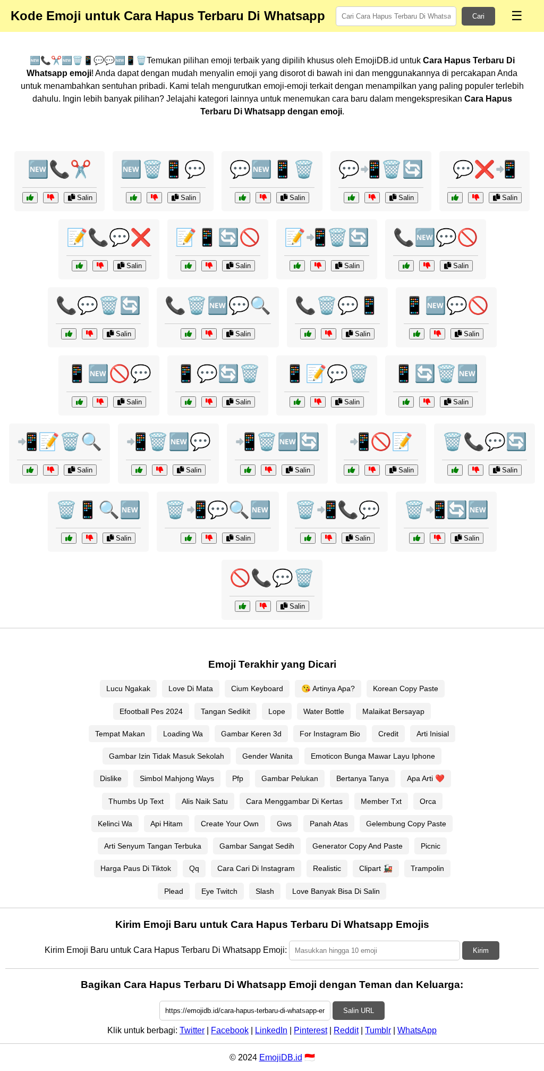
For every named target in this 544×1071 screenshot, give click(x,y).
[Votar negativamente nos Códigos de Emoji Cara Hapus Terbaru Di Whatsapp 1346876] (372, 197)
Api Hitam (166, 823)
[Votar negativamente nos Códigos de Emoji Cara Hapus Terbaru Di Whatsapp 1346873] (89, 538)
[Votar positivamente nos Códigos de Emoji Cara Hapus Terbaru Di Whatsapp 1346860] (188, 538)
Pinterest (310, 1030)
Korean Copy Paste (405, 688)
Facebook (230, 1030)
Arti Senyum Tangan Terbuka (152, 846)
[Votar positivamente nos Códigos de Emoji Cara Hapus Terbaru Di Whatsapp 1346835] (455, 197)
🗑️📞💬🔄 (484, 441)
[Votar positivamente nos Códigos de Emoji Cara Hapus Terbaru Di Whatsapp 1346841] (248, 470)
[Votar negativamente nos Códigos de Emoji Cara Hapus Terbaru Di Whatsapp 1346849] (328, 538)
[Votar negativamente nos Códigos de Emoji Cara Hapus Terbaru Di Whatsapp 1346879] (100, 402)
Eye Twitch (219, 891)
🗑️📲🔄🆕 (446, 509)
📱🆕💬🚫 (446, 305)
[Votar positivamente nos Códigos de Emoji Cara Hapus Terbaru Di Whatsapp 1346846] (188, 402)
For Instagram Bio (330, 733)
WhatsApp (417, 1030)
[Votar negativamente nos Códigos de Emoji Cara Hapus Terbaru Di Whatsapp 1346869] (328, 333)
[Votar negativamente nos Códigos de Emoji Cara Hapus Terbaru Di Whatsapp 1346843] (209, 333)
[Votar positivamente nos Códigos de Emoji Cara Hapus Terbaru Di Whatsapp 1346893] (188, 265)
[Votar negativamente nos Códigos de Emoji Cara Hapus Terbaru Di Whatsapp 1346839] (154, 197)
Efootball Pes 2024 (151, 711)
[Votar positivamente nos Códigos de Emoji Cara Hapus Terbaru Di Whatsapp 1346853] (242, 197)
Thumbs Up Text (136, 801)
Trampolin (427, 868)
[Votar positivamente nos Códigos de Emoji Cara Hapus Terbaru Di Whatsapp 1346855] (79, 265)
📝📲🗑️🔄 (326, 237)
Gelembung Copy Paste (406, 823)
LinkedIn (271, 1030)
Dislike (111, 778)
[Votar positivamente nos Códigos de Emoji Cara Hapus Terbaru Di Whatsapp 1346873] (68, 538)
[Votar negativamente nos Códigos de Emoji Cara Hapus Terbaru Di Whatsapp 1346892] (159, 470)
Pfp (237, 778)
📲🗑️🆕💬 (168, 441)
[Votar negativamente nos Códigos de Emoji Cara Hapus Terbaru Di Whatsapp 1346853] (263, 197)
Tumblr (378, 1030)
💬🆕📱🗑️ (272, 169)
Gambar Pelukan (289, 778)
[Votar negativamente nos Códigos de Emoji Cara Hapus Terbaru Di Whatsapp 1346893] (209, 265)
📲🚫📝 (381, 441)
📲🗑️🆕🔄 (277, 441)
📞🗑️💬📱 (337, 305)
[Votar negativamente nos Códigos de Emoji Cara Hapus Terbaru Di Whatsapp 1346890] (318, 402)
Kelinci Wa (115, 823)
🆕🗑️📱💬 (163, 169)
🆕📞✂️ (59, 169)
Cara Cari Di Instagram (256, 868)
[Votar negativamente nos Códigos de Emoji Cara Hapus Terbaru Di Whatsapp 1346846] (209, 402)
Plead (173, 891)
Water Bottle (323, 711)
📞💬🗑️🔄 (98, 305)
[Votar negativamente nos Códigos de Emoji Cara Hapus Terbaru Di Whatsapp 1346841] (268, 470)
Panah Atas (329, 823)
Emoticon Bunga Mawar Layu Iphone (373, 756)
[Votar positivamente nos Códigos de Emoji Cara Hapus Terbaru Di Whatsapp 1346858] (406, 402)
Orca (428, 801)
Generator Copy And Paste (357, 846)
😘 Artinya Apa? (328, 688)
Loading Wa (183, 733)
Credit (388, 733)
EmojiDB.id (280, 1057)
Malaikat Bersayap (393, 711)
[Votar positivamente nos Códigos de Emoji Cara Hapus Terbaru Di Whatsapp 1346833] (30, 197)
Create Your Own (230, 823)
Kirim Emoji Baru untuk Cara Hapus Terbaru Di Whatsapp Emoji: (166, 949)
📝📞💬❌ (108, 237)
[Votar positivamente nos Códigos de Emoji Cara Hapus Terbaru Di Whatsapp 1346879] (79, 402)
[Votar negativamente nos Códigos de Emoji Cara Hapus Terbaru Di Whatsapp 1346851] (372, 470)
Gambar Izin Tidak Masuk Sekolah (166, 756)
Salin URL (358, 1011)
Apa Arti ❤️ (426, 778)
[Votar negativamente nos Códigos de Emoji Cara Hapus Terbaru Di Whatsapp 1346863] (89, 333)
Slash (265, 891)
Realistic (327, 868)
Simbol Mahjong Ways (177, 778)
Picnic (430, 846)
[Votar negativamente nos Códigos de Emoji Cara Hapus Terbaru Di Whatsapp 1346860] (209, 538)
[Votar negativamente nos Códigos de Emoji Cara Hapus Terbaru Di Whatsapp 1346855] (100, 265)
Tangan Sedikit (225, 711)
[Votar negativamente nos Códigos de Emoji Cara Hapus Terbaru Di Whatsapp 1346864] (437, 333)
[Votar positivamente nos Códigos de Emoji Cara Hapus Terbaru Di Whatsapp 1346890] (297, 402)
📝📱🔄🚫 (217, 237)
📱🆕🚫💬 (108, 373)
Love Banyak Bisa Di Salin (336, 891)
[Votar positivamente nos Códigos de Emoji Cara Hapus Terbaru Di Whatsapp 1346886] (406, 265)
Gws (284, 823)
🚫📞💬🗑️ (272, 577)
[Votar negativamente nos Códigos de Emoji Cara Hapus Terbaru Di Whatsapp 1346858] (427, 402)
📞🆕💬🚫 (435, 237)
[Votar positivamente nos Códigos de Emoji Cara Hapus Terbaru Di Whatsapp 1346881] (30, 470)
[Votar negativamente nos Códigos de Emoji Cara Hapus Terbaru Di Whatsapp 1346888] (437, 538)
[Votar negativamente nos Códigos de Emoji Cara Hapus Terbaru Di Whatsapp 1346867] (318, 265)
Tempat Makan (120, 733)
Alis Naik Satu (205, 801)
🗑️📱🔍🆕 (98, 509)
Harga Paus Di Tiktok (135, 868)
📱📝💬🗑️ (326, 373)
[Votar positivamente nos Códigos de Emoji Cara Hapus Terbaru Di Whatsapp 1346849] (308, 538)
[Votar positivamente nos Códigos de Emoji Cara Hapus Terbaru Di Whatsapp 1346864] (416, 333)
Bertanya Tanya (362, 778)
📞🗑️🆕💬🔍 (218, 305)
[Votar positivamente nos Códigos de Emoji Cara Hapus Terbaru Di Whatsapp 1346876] (351, 197)
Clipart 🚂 (376, 868)
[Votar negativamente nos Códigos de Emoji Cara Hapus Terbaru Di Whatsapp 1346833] (50, 197)
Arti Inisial (432, 733)
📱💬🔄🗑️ (217, 373)
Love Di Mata (190, 688)
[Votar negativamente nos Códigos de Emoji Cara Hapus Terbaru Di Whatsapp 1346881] (50, 470)
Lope (276, 711)
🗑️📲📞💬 (337, 509)
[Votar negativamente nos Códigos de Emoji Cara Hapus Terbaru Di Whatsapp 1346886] (427, 265)
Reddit (346, 1030)
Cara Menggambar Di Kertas (294, 801)
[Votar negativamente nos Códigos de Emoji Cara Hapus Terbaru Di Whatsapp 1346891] (263, 606)
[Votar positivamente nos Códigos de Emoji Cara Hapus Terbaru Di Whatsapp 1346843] (188, 333)
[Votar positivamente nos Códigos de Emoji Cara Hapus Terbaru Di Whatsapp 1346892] (139, 470)
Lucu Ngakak (128, 688)
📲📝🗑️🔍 (59, 441)
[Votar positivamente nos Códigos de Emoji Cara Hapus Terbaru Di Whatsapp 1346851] (351, 470)
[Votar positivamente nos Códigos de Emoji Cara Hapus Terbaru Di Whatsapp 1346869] (308, 333)
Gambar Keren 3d (251, 733)
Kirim (481, 950)
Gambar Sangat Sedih (256, 846)
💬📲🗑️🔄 (380, 169)
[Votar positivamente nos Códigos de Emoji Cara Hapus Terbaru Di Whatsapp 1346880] (455, 470)
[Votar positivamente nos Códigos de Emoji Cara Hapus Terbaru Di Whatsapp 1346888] (416, 538)
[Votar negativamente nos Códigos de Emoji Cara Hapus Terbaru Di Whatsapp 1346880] (475, 470)
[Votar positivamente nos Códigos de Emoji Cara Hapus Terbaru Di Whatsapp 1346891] (242, 606)
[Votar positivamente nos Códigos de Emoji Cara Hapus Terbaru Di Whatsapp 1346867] (297, 265)
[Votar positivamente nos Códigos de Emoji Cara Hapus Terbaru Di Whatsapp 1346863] (68, 333)
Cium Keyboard (257, 688)
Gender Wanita (267, 756)
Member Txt (381, 801)
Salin (83, 198)
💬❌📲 (484, 169)
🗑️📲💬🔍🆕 (218, 509)
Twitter (192, 1030)
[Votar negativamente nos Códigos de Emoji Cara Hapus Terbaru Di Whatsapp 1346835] (475, 197)
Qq (194, 868)
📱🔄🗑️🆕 (435, 373)
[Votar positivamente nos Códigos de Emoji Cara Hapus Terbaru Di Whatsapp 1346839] (133, 197)
